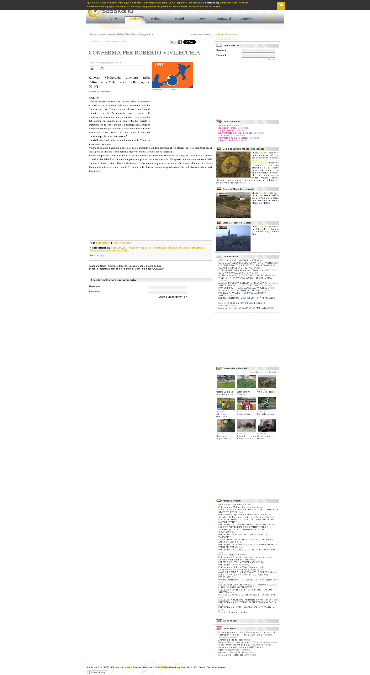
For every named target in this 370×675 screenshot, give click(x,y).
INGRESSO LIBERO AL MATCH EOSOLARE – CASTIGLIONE (246, 595)
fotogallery (272, 372)
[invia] (105, 70)
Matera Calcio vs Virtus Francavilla (225, 393)
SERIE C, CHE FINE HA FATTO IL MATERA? (238, 260)
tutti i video (257, 372)
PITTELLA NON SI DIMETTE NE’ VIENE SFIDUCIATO (243, 275)
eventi (179, 18)
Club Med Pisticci (266, 392)
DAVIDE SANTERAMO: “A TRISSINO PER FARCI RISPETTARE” (248, 580)
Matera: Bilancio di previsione (233, 642)
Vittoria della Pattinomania (232, 504)
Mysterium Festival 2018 (230, 652)
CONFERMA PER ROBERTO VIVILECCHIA (131, 248)
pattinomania (103, 243)
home (113, 18)
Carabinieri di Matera (264, 437)
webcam (157, 18)
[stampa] (93, 70)
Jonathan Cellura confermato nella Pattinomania (244, 517)
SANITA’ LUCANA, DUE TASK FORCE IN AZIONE (241, 285)
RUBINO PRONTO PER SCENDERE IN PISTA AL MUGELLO (246, 298)
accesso (268, 18)
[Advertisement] (181, 115)
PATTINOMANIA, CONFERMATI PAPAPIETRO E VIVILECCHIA (247, 602)
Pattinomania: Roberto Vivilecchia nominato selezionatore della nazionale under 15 (241, 568)
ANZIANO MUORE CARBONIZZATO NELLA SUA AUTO (244, 283)
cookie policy (212, 3)
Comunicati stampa (242, 565)
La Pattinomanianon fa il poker (234, 560)
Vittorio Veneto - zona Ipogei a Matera (265, 161)
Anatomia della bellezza (231, 640)
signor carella (225, 130)
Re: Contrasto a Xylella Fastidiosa (235, 133)
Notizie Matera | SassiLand (122, 34)
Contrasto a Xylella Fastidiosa (233, 138)
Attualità (257, 268)
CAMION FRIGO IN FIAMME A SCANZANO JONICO (242, 288)
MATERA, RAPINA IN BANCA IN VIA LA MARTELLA (242, 308)
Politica (272, 275)
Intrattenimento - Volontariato (238, 650)
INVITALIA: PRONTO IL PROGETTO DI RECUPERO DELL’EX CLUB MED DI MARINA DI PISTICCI (246, 266)
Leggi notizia (147, 34)
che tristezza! (225, 135)
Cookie (202, 667)
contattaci (223, 18)
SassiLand (175, 667)
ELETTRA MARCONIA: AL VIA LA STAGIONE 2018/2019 (244, 270)
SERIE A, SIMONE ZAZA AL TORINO (235, 273)
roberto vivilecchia (122, 243)
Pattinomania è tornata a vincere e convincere (242, 557)
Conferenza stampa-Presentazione (264, 642)
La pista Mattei (225, 140)
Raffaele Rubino (265, 414)
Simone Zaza (243, 414)
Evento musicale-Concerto (260, 645)
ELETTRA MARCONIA (221, 415)
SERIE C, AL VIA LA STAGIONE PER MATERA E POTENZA (245, 263)
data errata (224, 125)
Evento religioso (249, 652)
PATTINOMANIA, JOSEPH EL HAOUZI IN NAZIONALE (244, 524)
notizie (135, 18)
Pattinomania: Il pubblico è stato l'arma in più (242, 514)
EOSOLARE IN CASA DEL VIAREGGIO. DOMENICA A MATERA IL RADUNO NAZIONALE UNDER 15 (247, 586)
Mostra (247, 640)
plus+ (202, 18)
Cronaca (275, 283)
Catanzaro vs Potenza (243, 393)
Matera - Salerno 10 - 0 (230, 555)
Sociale (240, 542)
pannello (246, 18)
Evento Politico (250, 655)
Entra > (272, 59)
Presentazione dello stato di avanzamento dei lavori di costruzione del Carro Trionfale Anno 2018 (246, 633)
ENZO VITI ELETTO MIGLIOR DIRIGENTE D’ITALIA (242, 527)
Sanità (224, 280)
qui (261, 153)
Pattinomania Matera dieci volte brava (238, 507)
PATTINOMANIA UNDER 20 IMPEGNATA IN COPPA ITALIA (246, 607)
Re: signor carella (227, 128)
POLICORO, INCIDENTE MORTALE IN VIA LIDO (240, 290)
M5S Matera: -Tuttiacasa (230, 655)
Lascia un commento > (173, 296)
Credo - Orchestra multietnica (233, 645)
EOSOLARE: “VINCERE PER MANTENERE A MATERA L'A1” (246, 600)
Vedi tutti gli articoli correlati (232, 612)
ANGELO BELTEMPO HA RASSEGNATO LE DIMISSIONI (245, 572)
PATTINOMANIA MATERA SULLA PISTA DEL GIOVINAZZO (246, 550)
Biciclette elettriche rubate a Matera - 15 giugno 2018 (246, 438)
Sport (102, 255)
